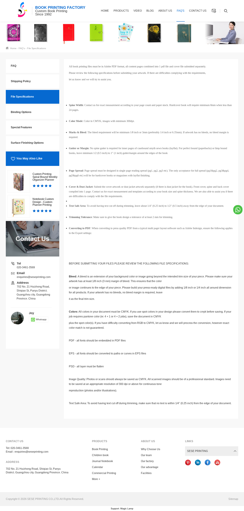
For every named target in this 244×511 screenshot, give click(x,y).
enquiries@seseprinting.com (33, 277)
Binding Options (21, 112)
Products (121, 10)
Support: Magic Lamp (122, 508)
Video (137, 10)
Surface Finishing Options (27, 142)
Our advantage (149, 467)
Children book (100, 455)
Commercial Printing (104, 473)
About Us (165, 10)
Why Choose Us (150, 449)
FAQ (13, 65)
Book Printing (100, 449)
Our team (146, 455)
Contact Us (197, 10)
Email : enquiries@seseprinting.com (27, 451)
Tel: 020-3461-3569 (17, 448)
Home (105, 10)
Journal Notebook (102, 461)
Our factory (147, 461)
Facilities (146, 473)
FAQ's (180, 10)
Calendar (97, 467)
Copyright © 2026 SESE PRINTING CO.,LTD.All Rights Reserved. (45, 499)
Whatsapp (41, 319)
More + (96, 479)
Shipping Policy (21, 81)
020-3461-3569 (26, 267)
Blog (150, 10)
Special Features (21, 127)
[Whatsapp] (238, 209)
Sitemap (233, 499)
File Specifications (36, 48)
